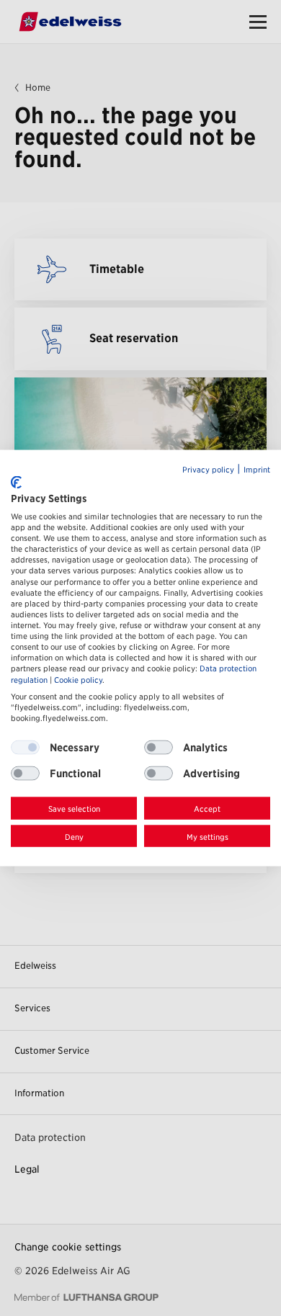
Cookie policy (78, 679)
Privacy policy (208, 469)
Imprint (257, 469)
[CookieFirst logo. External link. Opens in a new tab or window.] (16, 482)
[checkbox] (158, 747)
